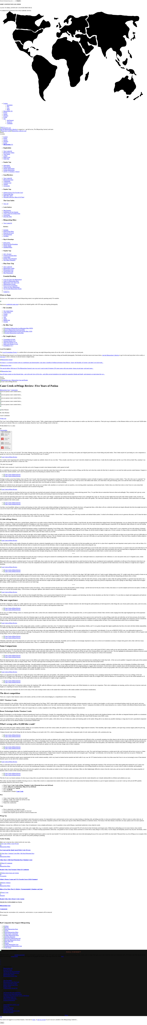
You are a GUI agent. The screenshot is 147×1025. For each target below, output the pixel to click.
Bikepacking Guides (8, 268)
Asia (4, 317)
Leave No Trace (7, 970)
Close (2, 1022)
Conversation (3, 430)
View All (5, 203)
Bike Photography (8, 273)
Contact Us (6, 292)
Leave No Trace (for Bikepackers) (12, 279)
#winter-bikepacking (8, 170)
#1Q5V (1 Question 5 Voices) (11, 171)
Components (6, 181)
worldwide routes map (12, 304)
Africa (5, 318)
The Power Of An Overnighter (11, 971)
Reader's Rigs (7, 986)
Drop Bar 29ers (7, 216)
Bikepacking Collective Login (11, 1011)
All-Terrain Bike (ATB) (26, 331)
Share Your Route (8, 1009)
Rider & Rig (6, 242)
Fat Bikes (6, 236)
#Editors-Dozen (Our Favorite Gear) (13, 192)
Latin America (7, 312)
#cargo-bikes (6, 257)
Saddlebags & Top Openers (10, 212)
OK (1, 1016)
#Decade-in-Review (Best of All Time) (13, 197)
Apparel (5, 184)
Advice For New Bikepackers (11, 287)
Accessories (6, 186)
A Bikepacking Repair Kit (10, 988)
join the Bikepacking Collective (110, 355)
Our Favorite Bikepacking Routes (12, 288)
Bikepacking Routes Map (10, 976)
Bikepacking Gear (5, 390)
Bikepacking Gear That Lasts (11, 282)
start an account (41, 1019)
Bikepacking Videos (8, 152)
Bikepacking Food (8, 270)
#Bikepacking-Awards (9, 284)
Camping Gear (7, 183)
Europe (5, 315)
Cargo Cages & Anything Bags (11, 213)
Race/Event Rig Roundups (10, 244)
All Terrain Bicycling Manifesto (12, 992)
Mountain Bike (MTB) (27, 328)
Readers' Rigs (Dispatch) (10, 258)
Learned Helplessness (9, 1000)
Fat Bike (21, 333)
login (33, 1019)
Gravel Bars (6, 215)
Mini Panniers (7, 210)
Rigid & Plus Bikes (8, 231)
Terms (66, 1015)
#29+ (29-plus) (7, 254)
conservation (14, 956)
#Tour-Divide (7, 167)
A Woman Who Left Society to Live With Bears (16, 995)
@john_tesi (3, 418)
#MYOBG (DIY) (8, 195)
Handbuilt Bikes (7, 247)
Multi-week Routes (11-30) (10, 344)
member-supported (19, 955)
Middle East (6, 320)
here (62, 956)
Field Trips (6, 158)
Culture (5, 155)
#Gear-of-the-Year (8, 194)
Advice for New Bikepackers (11, 973)
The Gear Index (7, 980)
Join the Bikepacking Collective (8, 129)
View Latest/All (7, 151)
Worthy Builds (7, 246)
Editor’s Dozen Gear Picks (10, 985)
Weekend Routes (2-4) (9, 341)
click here (2, 356)
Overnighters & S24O (9, 339)
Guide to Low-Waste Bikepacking (12, 994)
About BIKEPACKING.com (11, 1004)
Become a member (8, 1012)
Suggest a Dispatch (8, 1007)
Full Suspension (7, 234)
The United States (8, 311)
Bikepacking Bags (8, 179)
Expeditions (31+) (8, 345)
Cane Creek (19, 791)
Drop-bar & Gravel (8, 233)
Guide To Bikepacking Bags (11, 281)
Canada (5, 314)
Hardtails (5, 230)
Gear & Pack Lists (8, 271)
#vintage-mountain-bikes (10, 255)
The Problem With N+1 (9, 997)
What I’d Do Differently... (10, 998)
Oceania (5, 321)
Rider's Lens (6, 157)
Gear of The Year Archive (10, 983)
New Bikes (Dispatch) (9, 260)
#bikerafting (6, 165)
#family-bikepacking (8, 168)
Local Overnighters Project (9, 352)
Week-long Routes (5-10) (10, 342)
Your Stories (6, 154)
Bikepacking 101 (8, 968)
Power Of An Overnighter (10, 285)
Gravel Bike (21, 330)
